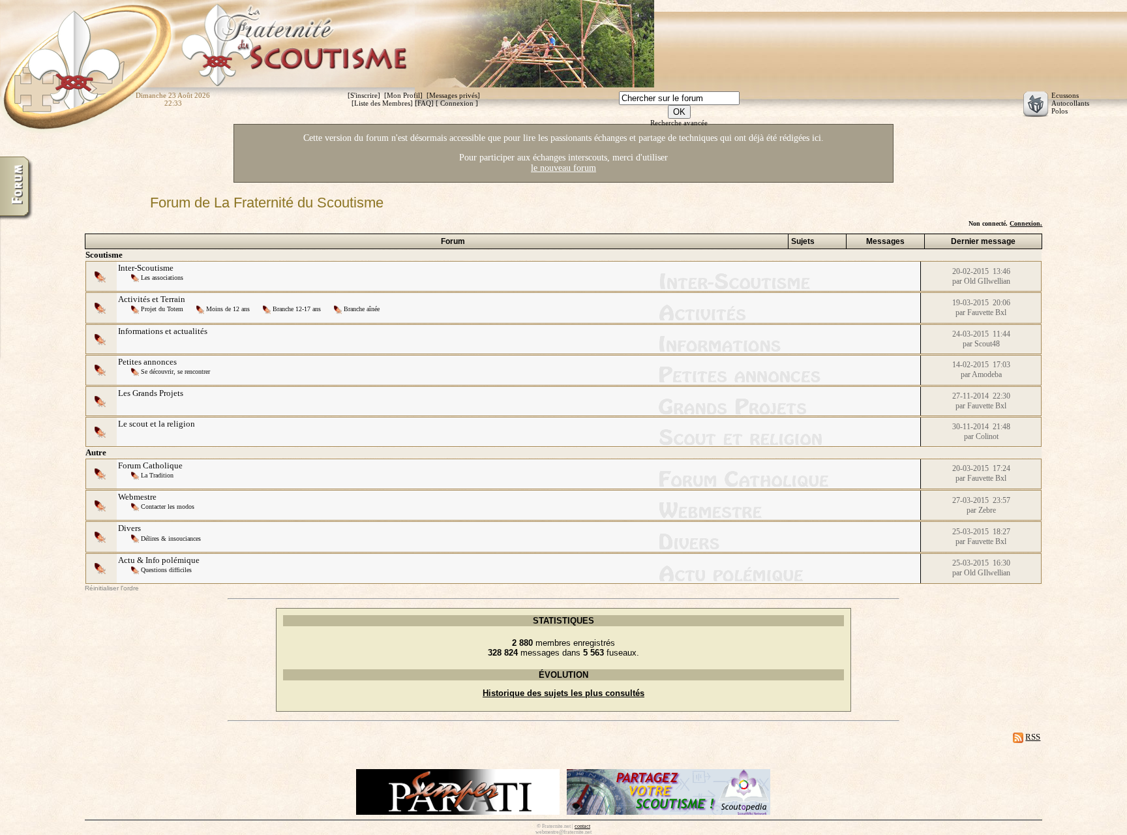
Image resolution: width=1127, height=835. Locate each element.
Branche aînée (362, 308)
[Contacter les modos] (136, 506)
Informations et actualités (162, 331)
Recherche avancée (679, 123)
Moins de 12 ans (228, 308)
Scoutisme (104, 255)
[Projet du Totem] (136, 308)
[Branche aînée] (339, 308)
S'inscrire (364, 95)
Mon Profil (403, 95)
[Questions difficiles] (136, 569)
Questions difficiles (166, 569)
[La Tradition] (136, 474)
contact (582, 826)
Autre (95, 452)
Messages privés (453, 95)
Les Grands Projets (150, 393)
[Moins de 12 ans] (201, 308)
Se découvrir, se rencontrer (175, 371)
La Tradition (157, 475)
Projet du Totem (162, 308)
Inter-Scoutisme (145, 268)
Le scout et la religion (156, 424)
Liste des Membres (382, 103)
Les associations (162, 277)
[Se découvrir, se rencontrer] (136, 371)
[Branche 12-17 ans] (268, 308)
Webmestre (137, 497)
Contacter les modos (167, 506)
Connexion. (1026, 223)
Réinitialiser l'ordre (112, 588)
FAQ (424, 103)
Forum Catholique (150, 465)
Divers (129, 528)
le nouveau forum (563, 168)
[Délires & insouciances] (136, 538)
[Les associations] (136, 277)
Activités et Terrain (151, 299)
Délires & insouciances (171, 538)
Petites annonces (147, 362)
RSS (1032, 737)
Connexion (456, 103)
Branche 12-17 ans (297, 308)
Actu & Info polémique (159, 560)
